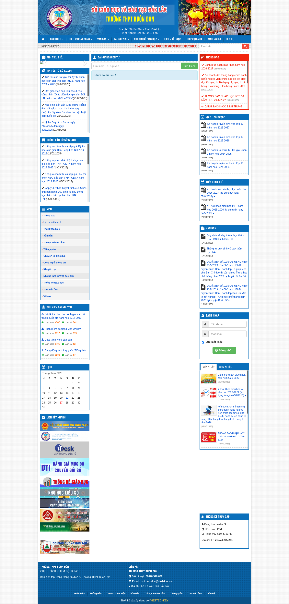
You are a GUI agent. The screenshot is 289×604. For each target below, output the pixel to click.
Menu (50, 209)
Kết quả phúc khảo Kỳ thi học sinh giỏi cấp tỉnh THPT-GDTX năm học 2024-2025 (62, 164)
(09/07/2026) (207, 90)
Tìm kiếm (189, 65)
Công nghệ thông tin (54, 262)
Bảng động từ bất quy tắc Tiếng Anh (65, 350)
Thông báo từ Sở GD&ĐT (61, 140)
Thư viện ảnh (194, 39)
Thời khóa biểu (51, 229)
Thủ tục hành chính (53, 242)
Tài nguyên (120, 39)
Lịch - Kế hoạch (215, 117)
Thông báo (49, 215)
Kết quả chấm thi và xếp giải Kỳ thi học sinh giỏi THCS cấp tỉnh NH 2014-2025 (63, 150)
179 (75, 333)
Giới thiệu (56, 39)
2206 (57, 355)
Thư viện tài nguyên (59, 307)
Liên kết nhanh (56, 417)
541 (75, 322)
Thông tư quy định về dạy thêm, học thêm (225, 250)
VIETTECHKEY (159, 600)
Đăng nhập (212, 315)
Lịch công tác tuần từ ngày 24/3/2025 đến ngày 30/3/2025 (58, 126)
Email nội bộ (214, 39)
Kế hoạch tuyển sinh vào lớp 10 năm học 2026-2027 (225, 125)
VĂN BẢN (211, 228)
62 (74, 344)
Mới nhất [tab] (208, 367)
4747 (57, 322)
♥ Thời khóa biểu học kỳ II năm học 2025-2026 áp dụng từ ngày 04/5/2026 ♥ (222, 209)
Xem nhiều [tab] (225, 367)
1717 (57, 333)
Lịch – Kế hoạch (173, 39)
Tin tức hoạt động (79, 39)
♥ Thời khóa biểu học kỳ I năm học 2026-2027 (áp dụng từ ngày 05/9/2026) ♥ (224, 193)
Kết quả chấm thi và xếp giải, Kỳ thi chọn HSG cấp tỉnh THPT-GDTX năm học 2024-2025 (63, 178)
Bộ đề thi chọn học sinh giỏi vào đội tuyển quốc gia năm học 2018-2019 (63, 316)
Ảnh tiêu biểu (55, 57)
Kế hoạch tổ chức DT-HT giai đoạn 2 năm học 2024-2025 (227, 152)
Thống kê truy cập (218, 516)
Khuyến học (50, 269)
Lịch (49, 367)
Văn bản (102, 39)
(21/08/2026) (220, 68)
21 (67, 397)
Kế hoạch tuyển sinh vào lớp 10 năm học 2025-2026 (225, 139)
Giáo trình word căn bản (58, 339)
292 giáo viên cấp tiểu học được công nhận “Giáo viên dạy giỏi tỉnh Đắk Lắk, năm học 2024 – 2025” (63, 95)
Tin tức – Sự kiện (115, 593)
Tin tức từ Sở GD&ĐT (59, 71)
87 (74, 355)
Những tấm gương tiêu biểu (58, 276)
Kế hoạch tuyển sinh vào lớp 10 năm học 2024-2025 (225, 165)
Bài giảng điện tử (108, 57)
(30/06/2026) (233, 100)
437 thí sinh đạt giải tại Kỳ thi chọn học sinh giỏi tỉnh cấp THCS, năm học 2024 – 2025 (63, 81)
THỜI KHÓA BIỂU (215, 182)
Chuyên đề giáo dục (145, 39)
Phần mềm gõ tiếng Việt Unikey (62, 328)
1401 (57, 344)
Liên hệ (230, 39)
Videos (47, 296)
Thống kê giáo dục (53, 282)
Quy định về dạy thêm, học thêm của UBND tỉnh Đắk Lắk (225, 237)
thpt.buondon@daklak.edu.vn (157, 581)
